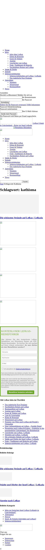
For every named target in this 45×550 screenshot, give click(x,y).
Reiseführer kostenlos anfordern (21, 392)
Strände (8, 72)
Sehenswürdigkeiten (12, 74)
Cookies (8, 545)
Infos (7, 52)
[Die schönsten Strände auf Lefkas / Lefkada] (19, 213)
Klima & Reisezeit (17, 57)
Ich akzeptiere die (17, 369)
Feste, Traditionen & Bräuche (21, 65)
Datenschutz (9, 540)
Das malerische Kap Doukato (21, 78)
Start (1, 184)
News (7, 89)
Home (7, 50)
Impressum (9, 538)
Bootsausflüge (15, 87)
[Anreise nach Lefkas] (6, 496)
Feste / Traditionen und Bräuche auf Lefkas (21, 441)
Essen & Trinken (16, 59)
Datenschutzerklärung (23, 369)
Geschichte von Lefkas (18, 63)
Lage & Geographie (12, 415)
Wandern (13, 82)
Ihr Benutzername (29, 97)
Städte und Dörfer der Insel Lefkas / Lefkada (22, 439)
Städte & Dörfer (11, 69)
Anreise (12, 61)
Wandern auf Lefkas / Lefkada (16, 435)
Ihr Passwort (27, 100)
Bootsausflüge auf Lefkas (14, 409)
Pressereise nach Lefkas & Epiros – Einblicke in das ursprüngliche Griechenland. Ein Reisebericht (24, 429)
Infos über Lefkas (16, 54)
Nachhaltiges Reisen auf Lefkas (22, 67)
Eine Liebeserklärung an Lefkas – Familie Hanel (23, 426)
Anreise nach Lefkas (12, 411)
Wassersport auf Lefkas (13, 420)
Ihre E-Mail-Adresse (30, 111)
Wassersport (14, 85)
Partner (7, 543)
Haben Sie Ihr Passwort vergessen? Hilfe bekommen (20, 105)
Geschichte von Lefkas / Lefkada (17, 433)
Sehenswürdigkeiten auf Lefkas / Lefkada (25, 76)
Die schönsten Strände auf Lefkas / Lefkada (21, 217)
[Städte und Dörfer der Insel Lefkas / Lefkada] (6, 480)
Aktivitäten (9, 80)
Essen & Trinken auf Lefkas (15, 413)
